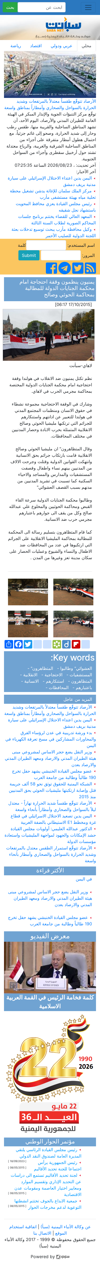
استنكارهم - (54, 681)
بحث (10, 7)
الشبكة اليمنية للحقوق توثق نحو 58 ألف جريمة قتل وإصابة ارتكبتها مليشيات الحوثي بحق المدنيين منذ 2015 (52, 790)
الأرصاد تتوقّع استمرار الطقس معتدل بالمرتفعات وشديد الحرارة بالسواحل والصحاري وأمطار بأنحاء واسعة (51, 854)
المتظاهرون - (81, 681)
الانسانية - (31, 681)
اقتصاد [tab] (36, 45)
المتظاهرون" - (41, 668)
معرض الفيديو (50, 936)
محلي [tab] (86, 45)
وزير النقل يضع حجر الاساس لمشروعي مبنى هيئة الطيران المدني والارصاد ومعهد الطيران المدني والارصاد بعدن (50, 758)
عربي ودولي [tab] (62, 45)
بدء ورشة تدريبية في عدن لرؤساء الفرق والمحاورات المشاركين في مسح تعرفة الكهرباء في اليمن (50, 739)
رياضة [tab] (15, 45)
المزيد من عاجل (79, 699)
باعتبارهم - (83, 687)
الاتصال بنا (42, 1233)
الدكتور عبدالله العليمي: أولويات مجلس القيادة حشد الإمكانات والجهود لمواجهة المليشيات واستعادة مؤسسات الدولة (50, 835)
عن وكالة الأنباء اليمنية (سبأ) (65, 1226)
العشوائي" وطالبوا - (75, 668)
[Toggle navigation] (88, 7)
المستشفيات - (80, 674)
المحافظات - (58, 687)
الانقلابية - (30, 674)
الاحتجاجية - (52, 674)
